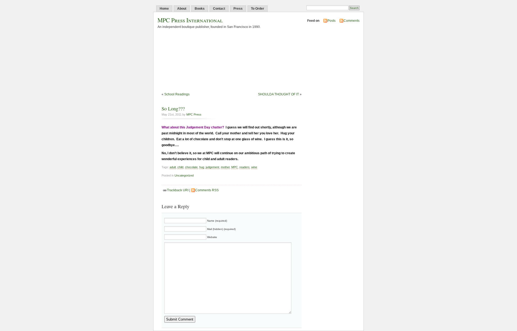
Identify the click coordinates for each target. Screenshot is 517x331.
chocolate (191, 167)
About (181, 8)
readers (244, 167)
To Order (257, 8)
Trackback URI (177, 190)
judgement (212, 167)
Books (200, 8)
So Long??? (173, 108)
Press (238, 8)
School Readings (177, 94)
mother (225, 167)
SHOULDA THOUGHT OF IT (278, 94)
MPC (234, 167)
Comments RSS (207, 190)
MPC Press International (190, 20)
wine (254, 167)
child (180, 167)
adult (173, 167)
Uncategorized (184, 175)
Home (164, 8)
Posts (331, 21)
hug (201, 167)
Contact (219, 8)
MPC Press (193, 114)
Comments (351, 21)
